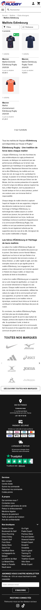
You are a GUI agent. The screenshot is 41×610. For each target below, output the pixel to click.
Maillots (12, 15)
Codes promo (7, 492)
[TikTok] (23, 606)
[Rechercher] (8, 9)
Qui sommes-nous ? (10, 500)
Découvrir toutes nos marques (20, 388)
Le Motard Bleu (8, 561)
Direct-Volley (7, 536)
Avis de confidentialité (11, 519)
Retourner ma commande (12, 489)
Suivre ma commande (10, 486)
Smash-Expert (27, 542)
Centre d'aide (7, 483)
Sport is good (26, 550)
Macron (5, 59)
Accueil (4, 15)
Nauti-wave (6, 567)
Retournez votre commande (20, 451)
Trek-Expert (26, 556)
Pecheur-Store (27, 534)
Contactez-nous (20, 408)
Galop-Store (7, 545)
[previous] (1, 363)
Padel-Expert (26, 531)
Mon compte (7, 481)
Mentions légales (9, 511)
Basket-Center (7, 528)
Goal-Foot (6, 547)
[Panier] (39, 3)
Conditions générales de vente (14, 505)
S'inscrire (20, 590)
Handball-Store (8, 550)
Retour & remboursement (12, 508)
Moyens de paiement (10, 514)
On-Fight (24, 528)
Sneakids (25, 547)
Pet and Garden (27, 536)
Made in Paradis (8, 564)
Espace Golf (7, 539)
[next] (39, 363)
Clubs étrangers (23, 15)
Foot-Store (6, 542)
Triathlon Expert (27, 558)
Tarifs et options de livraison (13, 516)
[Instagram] (18, 606)
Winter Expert (26, 564)
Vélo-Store (25, 561)
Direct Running (8, 534)
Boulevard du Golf (9, 531)
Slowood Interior (28, 539)
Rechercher (15, 9)
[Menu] (2, 10)
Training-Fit (26, 553)
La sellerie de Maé (9, 558)
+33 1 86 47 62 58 (20, 416)
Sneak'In (24, 545)
